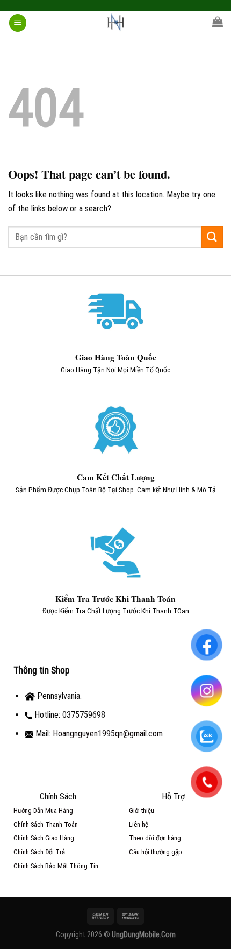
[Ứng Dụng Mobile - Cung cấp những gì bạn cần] (115, 23)
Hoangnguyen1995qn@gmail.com (108, 733)
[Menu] (17, 23)
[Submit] (212, 236)
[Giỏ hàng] (217, 21)
